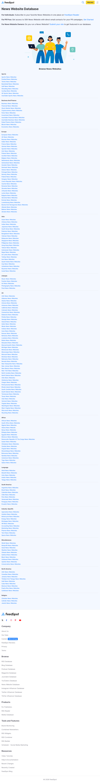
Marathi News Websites (9, 473)
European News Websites (10, 135)
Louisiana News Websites (10, 338)
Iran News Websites (8, 259)
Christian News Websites (10, 598)
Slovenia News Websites (9, 197)
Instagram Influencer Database (13, 688)
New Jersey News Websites (11, 366)
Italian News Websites (9, 141)
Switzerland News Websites (11, 163)
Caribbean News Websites (10, 590)
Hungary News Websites (10, 179)
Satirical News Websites (9, 555)
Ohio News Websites (8, 378)
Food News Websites (8, 288)
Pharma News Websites (9, 530)
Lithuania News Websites (10, 191)
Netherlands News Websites (11, 160)
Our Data (5, 635)
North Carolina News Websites (11, 373)
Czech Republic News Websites (12, 181)
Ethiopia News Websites (9, 432)
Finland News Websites (9, 153)
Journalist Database (9, 677)
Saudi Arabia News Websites (11, 261)
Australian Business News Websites (13, 120)
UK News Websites (8, 137)
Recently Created (8, 767)
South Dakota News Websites (11, 392)
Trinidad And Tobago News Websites (14, 579)
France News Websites (9, 144)
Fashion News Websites (9, 281)
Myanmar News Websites (10, 268)
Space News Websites (9, 535)
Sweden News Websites (9, 165)
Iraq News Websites (8, 264)
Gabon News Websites (9, 462)
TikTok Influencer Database (12, 696)
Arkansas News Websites (10, 305)
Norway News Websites (9, 174)
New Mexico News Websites (11, 368)
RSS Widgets (6, 733)
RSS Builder (6, 741)
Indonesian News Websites (10, 250)
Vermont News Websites (9, 401)
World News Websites (9, 543)
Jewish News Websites (9, 603)
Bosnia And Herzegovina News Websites (15, 205)
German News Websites (9, 146)
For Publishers (7, 707)
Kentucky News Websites (10, 335)
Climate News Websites (9, 552)
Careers (9, 639)
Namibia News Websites (9, 455)
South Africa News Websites (11, 423)
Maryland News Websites (10, 343)
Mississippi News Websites (10, 352)
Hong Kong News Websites (10, 245)
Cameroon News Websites (10, 458)
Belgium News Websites (9, 158)
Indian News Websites (9, 224)
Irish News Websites (8, 151)
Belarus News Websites (9, 209)
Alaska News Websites (9, 301)
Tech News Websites (8, 533)
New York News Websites (10, 370)
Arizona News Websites (9, 303)
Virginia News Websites (9, 403)
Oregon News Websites (9, 382)
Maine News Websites (9, 340)
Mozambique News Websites (11, 451)
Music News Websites (9, 279)
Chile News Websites (8, 495)
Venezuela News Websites (10, 499)
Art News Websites (8, 283)
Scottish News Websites (9, 156)
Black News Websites (9, 557)
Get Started (88, 20)
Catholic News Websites (9, 601)
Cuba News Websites (9, 583)
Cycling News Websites (9, 91)
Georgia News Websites (9, 319)
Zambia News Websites (9, 446)
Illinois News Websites (9, 326)
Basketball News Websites (10, 84)
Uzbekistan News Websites (10, 266)
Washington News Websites (11, 406)
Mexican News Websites (10, 586)
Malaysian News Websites (10, 238)
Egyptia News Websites (9, 434)
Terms (4, 650)
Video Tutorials (7, 756)
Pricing (90, 2)
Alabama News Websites (10, 298)
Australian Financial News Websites (13, 117)
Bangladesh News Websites (11, 233)
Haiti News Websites (8, 581)
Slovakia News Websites (9, 188)
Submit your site (57, 24)
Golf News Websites (8, 86)
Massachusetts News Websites (12, 345)
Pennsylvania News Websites (11, 385)
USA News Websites (8, 296)
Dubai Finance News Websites (11, 122)
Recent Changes (8, 764)
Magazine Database (9, 673)
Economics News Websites (10, 127)
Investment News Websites (10, 115)
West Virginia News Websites (11, 408)
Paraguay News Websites (10, 501)
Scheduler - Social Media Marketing (15, 745)
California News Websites (10, 307)
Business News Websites (10, 103)
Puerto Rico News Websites (10, 588)
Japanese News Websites (10, 226)
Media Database (8, 715)
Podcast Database (8, 669)
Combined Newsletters (10, 730)
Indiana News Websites (9, 328)
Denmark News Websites (10, 167)
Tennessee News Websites (10, 394)
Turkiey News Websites (9, 257)
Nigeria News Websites (9, 425)
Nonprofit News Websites (10, 545)
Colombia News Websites (10, 492)
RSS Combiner (7, 737)
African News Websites (9, 420)
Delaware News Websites (10, 314)
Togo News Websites (8, 460)
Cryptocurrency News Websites (12, 110)
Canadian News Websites (10, 574)
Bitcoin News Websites (9, 124)
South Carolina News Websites (11, 389)
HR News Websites (8, 523)
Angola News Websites (9, 448)
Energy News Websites (9, 519)
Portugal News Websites (9, 172)
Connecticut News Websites (11, 312)
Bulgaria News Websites (9, 195)
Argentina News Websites (10, 487)
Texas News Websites (9, 396)
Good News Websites (9, 547)
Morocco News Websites (10, 437)
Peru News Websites (8, 497)
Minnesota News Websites (10, 349)
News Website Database (11, 684)
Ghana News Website (8, 427)
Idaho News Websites (9, 324)
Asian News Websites (9, 219)
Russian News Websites (9, 139)
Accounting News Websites (10, 526)
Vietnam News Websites (9, 236)
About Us (5, 631)
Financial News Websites (10, 106)
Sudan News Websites (9, 441)
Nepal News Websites (9, 252)
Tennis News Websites (9, 81)
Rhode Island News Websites (11, 387)
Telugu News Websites (9, 480)
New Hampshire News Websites (12, 364)
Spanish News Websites (9, 149)
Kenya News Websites (9, 430)
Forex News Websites (9, 113)
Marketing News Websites (10, 528)
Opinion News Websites (9, 562)
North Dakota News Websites (11, 375)
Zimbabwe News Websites (10, 444)
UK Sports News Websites (10, 93)
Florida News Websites (9, 317)
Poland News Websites (9, 176)
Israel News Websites (9, 271)
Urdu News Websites (8, 475)
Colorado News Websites (10, 310)
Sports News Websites (9, 77)
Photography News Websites (11, 286)
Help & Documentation (10, 760)
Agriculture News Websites (10, 512)
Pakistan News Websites (10, 231)
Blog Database (7, 665)
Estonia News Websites (9, 200)
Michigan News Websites (10, 347)
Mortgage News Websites (10, 521)
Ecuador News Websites (9, 504)
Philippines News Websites (10, 243)
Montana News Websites (10, 357)
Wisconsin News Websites (10, 410)
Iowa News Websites (8, 331)
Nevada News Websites (9, 361)
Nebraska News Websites (10, 359)
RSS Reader (6, 711)
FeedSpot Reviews (8, 643)
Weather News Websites (9, 550)
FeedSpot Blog (7, 771)
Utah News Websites (8, 399)
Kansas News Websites (9, 333)
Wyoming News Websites (10, 413)
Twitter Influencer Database (12, 692)
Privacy (4, 646)
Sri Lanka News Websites (10, 254)
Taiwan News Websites (9, 247)
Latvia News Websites (9, 193)
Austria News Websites (9, 184)
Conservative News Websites (11, 564)
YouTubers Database (9, 681)
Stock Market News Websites (11, 108)
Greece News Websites (9, 170)
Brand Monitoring (8, 726)
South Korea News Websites (11, 229)
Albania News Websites (9, 207)
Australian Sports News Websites (12, 95)
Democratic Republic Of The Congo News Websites (18, 439)
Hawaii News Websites (9, 322)
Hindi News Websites (8, 470)
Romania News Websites (10, 186)
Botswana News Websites (10, 453)
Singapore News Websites (10, 240)
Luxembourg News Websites (11, 202)
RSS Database (7, 661)
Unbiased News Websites (10, 559)
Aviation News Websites (9, 514)
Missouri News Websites (10, 354)
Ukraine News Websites (9, 212)
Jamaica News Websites (9, 576)
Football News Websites (9, 79)
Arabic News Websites (9, 477)
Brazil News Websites (9, 490)
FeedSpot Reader (71, 15)
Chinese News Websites (9, 222)
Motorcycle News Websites (10, 516)
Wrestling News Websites (10, 88)
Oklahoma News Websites (10, 380)
